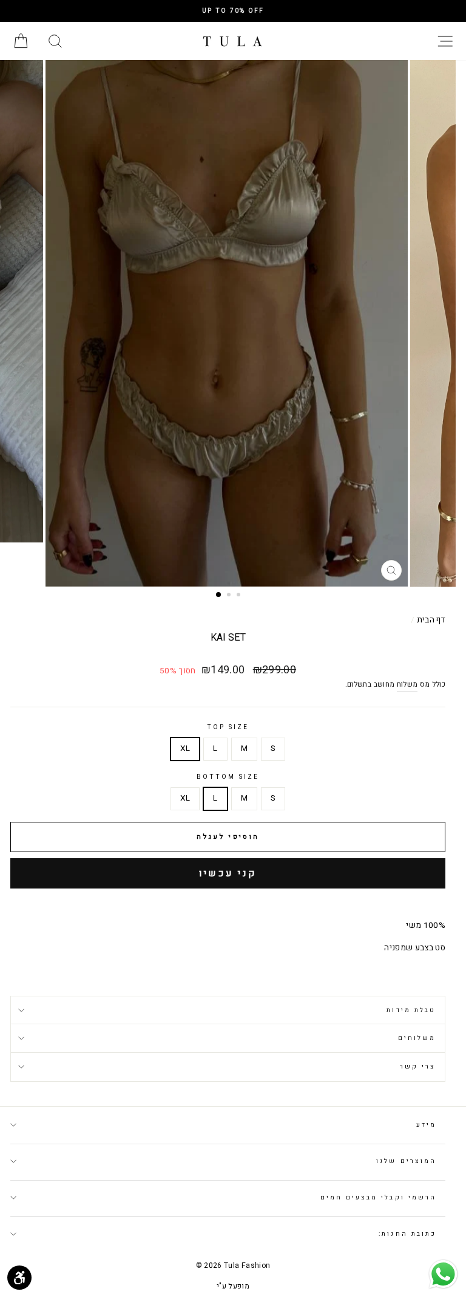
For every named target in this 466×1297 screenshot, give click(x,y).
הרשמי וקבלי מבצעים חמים (378, 1197)
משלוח (407, 684)
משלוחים (417, 1037)
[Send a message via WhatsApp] (443, 1274)
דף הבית (431, 620)
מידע (426, 1124)
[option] (233, 11)
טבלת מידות (411, 1010)
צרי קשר (418, 1066)
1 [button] (219, 595)
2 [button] (230, 596)
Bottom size (228, 776)
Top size (228, 727)
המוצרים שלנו (406, 1160)
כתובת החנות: (407, 1233)
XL (185, 748)
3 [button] (240, 596)
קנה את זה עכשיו (227, 873)
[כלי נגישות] (19, 1277)
